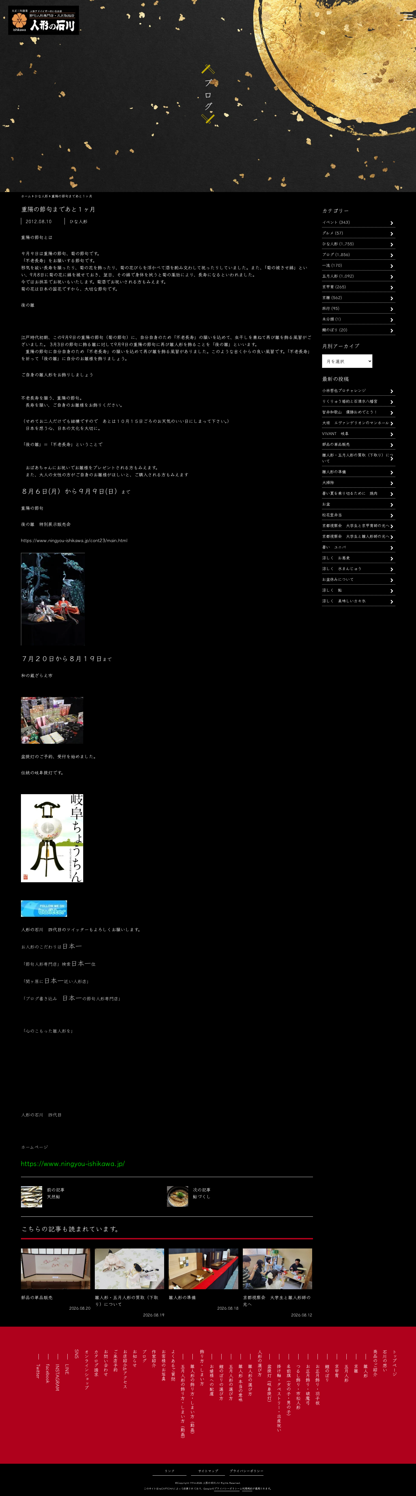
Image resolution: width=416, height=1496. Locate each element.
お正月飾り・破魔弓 (308, 1384)
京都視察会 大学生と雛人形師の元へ (355, 536)
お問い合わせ (105, 1362)
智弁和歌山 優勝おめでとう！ (350, 412)
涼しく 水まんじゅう (342, 568)
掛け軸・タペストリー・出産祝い (279, 1398)
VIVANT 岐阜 (335, 433)
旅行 (326, 308)
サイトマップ (208, 1470)
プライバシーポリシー (246, 1470)
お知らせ (134, 1358)
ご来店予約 (115, 1360)
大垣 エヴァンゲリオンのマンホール (355, 422)
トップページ (394, 1362)
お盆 (326, 504)
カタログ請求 (96, 1362)
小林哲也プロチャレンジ (344, 390)
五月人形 (330, 276)
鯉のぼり (330, 330)
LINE (67, 1369)
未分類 (328, 319)
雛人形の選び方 (250, 1380)
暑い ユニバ (334, 547)
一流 (326, 265)
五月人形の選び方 (231, 1382)
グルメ (328, 233)
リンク (169, 1470)
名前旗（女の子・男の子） (288, 1391)
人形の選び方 (259, 1362)
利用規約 (247, 1488)
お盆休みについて (338, 579)
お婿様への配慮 (211, 1380)
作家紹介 (154, 1358)
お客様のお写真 (163, 1365)
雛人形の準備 (334, 471)
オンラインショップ (86, 1369)
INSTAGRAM (57, 1377)
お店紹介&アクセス (125, 1369)
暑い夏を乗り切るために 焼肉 (350, 493)
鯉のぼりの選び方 (221, 1382)
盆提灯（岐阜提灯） (269, 1384)
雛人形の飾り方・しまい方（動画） (192, 1400)
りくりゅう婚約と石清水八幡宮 (350, 401)
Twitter (38, 1371)
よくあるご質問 (173, 1365)
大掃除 (328, 482)
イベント (330, 222)
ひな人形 (330, 243)
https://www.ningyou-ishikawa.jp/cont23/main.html (74, 540)
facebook (48, 1373)
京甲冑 (328, 286)
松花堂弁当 (332, 514)
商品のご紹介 (375, 1362)
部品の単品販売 (336, 444)
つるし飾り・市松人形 (298, 1386)
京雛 (326, 297)
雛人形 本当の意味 (240, 1383)
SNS (77, 1354)
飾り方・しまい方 (202, 1367)
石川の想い (384, 1360)
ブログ (328, 254)
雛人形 (365, 1371)
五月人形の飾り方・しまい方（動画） (182, 1402)
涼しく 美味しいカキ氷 (344, 601)
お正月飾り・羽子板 (317, 1384)
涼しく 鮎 (332, 590)
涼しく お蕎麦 (336, 558)
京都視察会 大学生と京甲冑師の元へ (355, 525)
